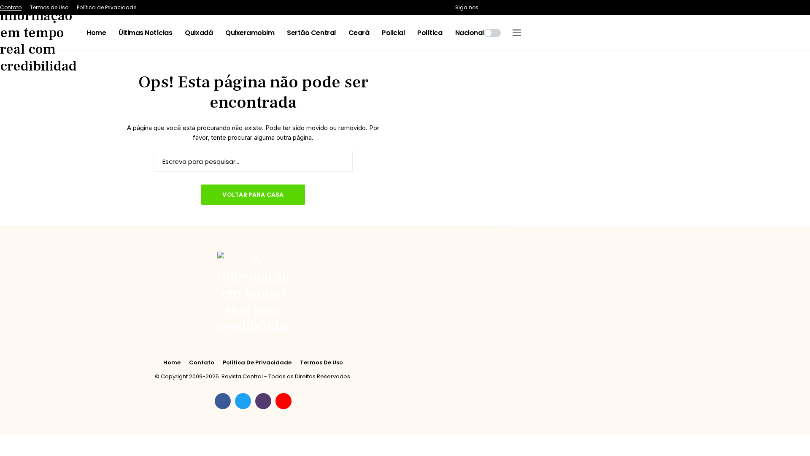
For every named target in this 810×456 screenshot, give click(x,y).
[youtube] (283, 401)
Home (172, 362)
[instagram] (263, 401)
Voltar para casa (253, 194)
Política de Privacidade (257, 362)
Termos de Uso (321, 362)
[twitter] (243, 401)
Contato (201, 362)
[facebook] (223, 401)
